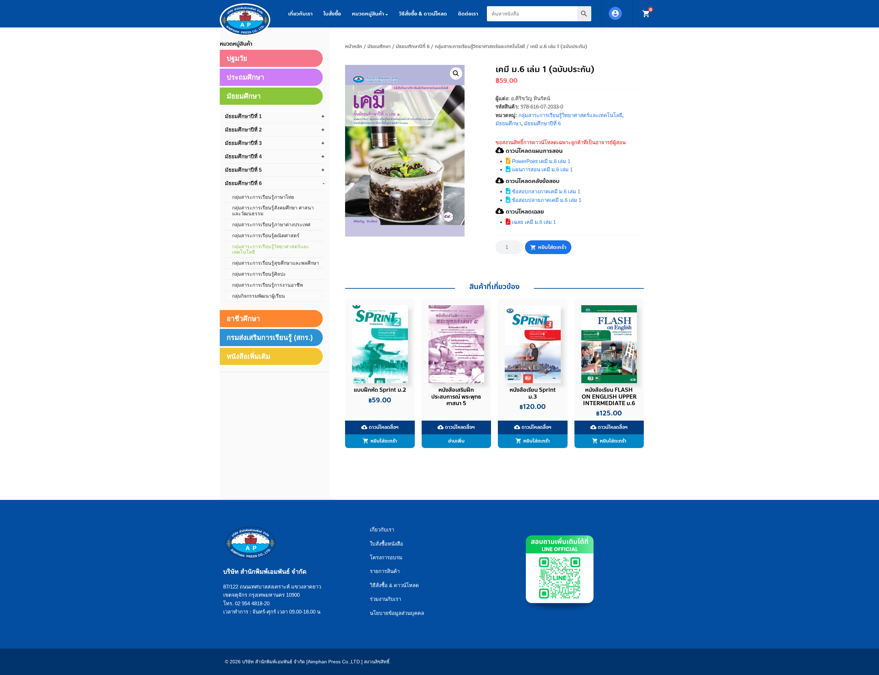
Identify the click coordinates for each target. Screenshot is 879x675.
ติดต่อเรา (468, 14)
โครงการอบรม (386, 557)
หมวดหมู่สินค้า (368, 14)
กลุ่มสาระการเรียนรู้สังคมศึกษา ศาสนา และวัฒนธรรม (273, 210)
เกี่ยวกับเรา (300, 14)
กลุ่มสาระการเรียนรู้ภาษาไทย (263, 197)
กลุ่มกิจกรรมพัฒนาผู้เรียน (258, 296)
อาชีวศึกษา (243, 318)
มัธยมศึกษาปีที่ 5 (243, 170)
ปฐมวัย (237, 58)
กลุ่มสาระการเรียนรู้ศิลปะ (259, 274)
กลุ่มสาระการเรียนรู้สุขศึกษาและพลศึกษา (275, 263)
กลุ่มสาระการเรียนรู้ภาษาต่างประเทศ (271, 224)
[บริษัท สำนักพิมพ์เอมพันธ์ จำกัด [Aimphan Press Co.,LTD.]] (245, 19)
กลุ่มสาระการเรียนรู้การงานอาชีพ (267, 285)
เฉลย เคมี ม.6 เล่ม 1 (533, 222)
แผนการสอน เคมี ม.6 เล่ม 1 (542, 169)
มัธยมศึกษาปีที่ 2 (243, 130)
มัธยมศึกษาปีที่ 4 (243, 156)
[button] (456, 73)
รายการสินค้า (385, 571)
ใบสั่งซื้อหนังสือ (386, 544)
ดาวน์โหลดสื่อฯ (380, 427)
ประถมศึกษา (245, 77)
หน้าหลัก (353, 46)
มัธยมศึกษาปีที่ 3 (243, 143)
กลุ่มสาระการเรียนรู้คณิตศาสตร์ (265, 235)
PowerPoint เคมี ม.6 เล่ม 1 (540, 161)
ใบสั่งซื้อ (332, 14)
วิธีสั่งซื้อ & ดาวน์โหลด (423, 14)
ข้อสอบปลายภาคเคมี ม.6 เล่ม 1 (546, 200)
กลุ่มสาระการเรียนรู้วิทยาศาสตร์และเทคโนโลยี (480, 46)
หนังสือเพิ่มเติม (248, 356)
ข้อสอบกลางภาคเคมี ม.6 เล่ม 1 (545, 191)
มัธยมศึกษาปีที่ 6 (413, 46)
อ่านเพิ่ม (456, 441)
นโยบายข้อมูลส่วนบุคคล (397, 613)
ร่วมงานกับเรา (385, 599)
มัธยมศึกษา (379, 46)
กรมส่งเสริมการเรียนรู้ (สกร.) (270, 337)
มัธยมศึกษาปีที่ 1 (243, 116)
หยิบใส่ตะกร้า (552, 247)
